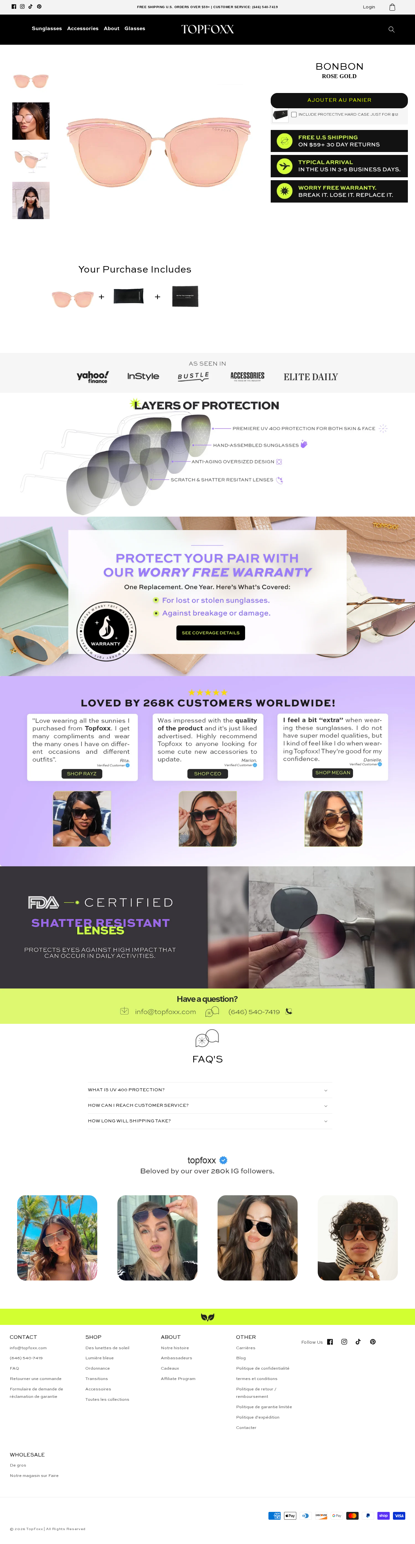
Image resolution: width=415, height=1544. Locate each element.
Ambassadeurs (176, 1358)
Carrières (245, 1348)
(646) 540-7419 (26, 1358)
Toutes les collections (107, 1400)
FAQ (14, 1368)
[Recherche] (392, 29)
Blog (241, 1358)
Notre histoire (175, 1348)
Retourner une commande (36, 1379)
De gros (18, 1465)
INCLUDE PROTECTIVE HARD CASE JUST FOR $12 (348, 115)
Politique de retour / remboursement (256, 1393)
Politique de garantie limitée (264, 1407)
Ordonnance (97, 1368)
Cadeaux (170, 1368)
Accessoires (98, 1389)
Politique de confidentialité (263, 1368)
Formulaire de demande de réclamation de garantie (36, 1393)
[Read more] (207, 596)
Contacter (246, 1428)
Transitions (96, 1379)
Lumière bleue (99, 1358)
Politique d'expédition (257, 1417)
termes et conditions (257, 1379)
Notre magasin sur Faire (34, 1476)
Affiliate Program (178, 1379)
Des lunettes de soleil (107, 1348)
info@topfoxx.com (28, 1348)
